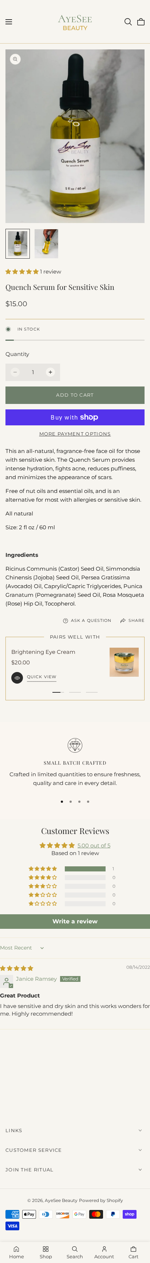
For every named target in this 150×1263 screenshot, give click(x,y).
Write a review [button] (75, 921)
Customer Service (33, 1150)
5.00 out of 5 (94, 845)
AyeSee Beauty (61, 1200)
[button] (22, 271)
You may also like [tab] (75, 1073)
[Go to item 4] (88, 801)
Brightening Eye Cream (43, 651)
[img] (16, 968)
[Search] (128, 21)
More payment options (75, 434)
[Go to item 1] (58, 692)
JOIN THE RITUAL (29, 1170)
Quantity (17, 354)
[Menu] (8, 21)
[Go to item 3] (92, 692)
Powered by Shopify (101, 1200)
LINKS (14, 1130)
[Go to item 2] (75, 692)
